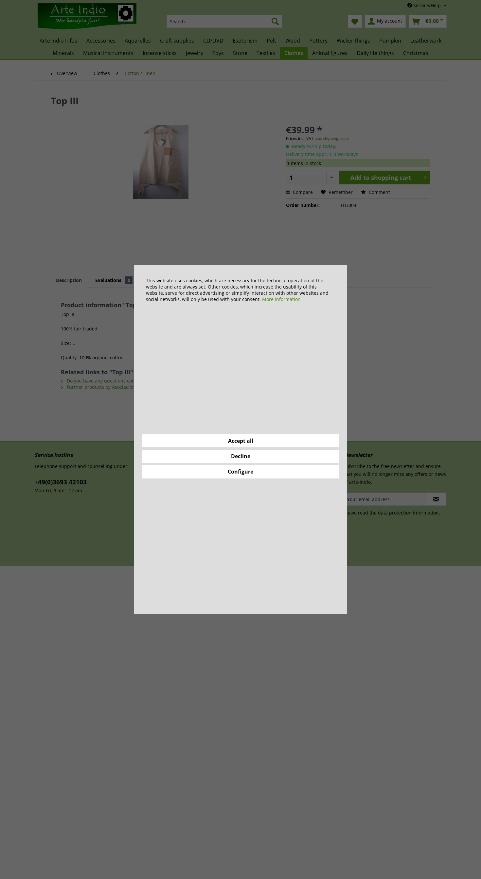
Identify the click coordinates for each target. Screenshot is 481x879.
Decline (240, 456)
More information (281, 299)
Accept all (240, 440)
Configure (240, 471)
